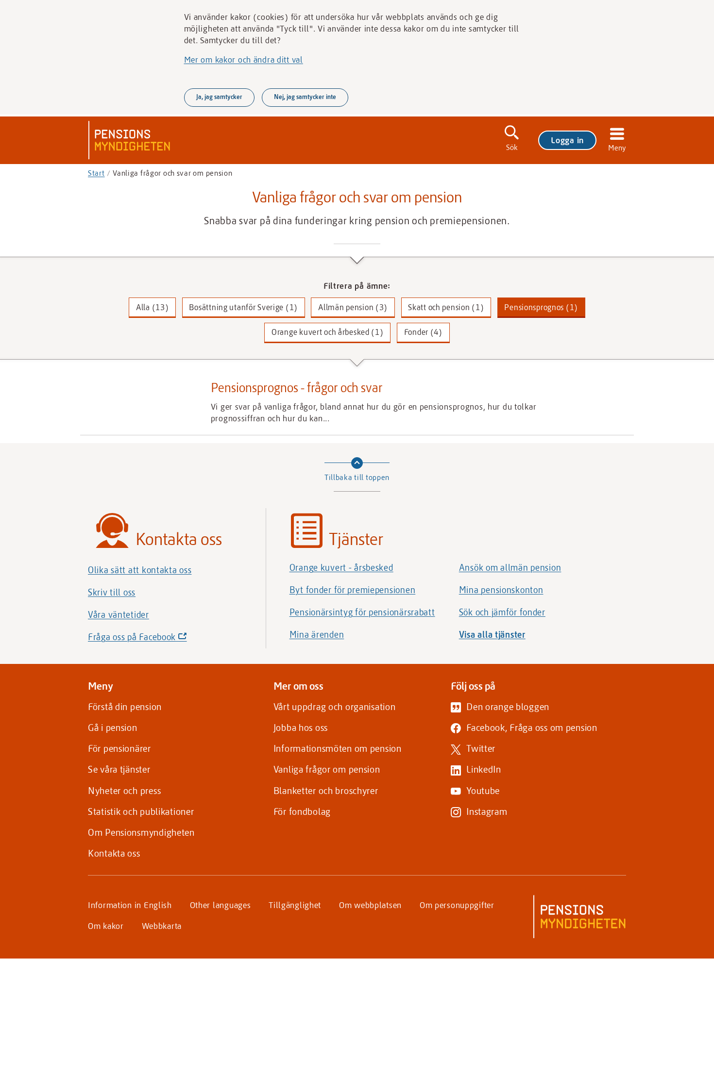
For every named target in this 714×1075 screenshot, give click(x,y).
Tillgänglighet (295, 904)
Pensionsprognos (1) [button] (541, 307)
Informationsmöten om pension (337, 748)
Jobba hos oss (300, 727)
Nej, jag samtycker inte (305, 96)
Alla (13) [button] (152, 307)
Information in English (130, 904)
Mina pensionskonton (501, 589)
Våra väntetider (118, 614)
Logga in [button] (567, 139)
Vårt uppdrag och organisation (334, 706)
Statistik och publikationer (141, 811)
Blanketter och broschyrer (325, 790)
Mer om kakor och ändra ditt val (243, 59)
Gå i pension (112, 727)
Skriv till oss (112, 592)
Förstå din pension (125, 706)
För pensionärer (119, 748)
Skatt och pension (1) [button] (446, 307)
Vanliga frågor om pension (326, 769)
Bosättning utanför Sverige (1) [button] (243, 307)
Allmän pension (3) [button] (353, 307)
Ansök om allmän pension (510, 567)
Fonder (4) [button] (423, 332)
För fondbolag (302, 811)
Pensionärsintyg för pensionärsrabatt (362, 612)
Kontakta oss (114, 853)
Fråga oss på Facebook (154, 639)
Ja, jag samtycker (219, 96)
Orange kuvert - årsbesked (341, 567)
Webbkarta (162, 925)
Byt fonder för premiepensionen (352, 589)
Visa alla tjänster (492, 634)
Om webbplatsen (370, 904)
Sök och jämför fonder (502, 612)
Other (220, 904)
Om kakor (106, 925)
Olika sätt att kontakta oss (139, 570)
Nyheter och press (124, 790)
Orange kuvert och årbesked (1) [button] (328, 332)
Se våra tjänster (119, 769)
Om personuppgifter (457, 904)
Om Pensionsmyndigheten (141, 832)
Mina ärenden (316, 634)
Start (96, 173)
